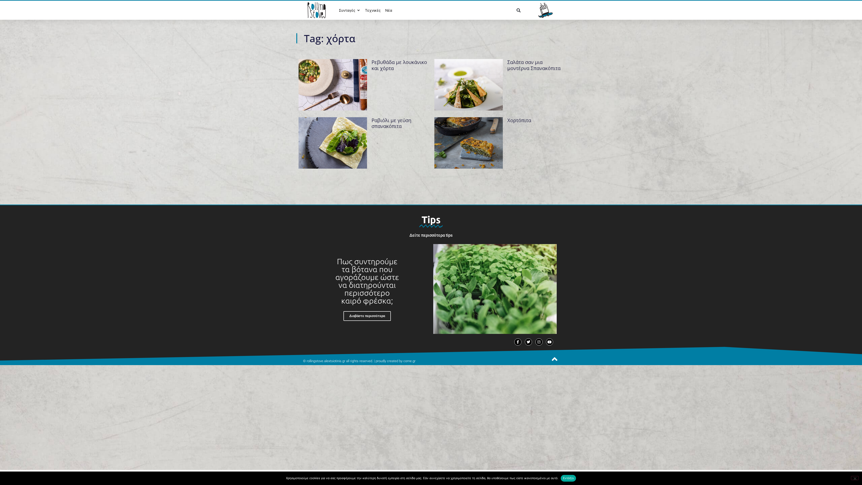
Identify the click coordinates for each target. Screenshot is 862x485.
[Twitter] (528, 342)
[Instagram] (539, 342)
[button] (350, 10)
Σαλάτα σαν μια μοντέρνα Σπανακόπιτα (534, 65)
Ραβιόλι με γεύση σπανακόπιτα (391, 123)
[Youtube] (549, 342)
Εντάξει (568, 478)
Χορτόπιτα (519, 120)
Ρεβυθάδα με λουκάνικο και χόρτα (399, 65)
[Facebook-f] (517, 342)
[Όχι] (855, 478)
